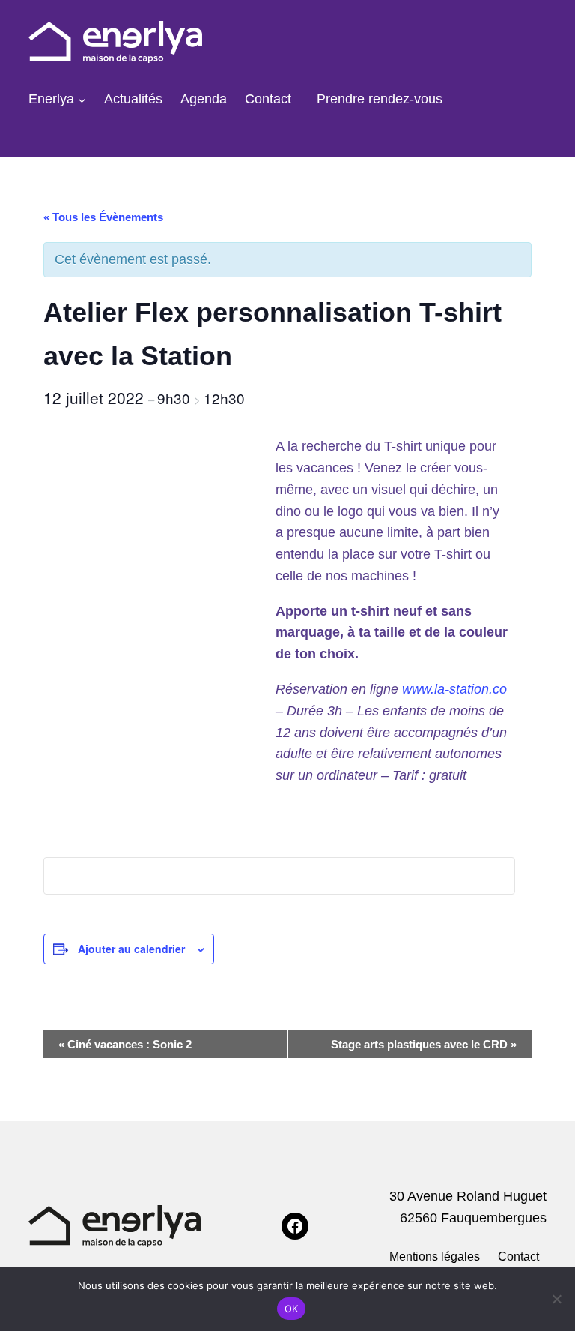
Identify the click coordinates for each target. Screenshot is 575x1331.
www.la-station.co (454, 689)
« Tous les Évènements (103, 217)
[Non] (556, 1298)
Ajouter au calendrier (131, 948)
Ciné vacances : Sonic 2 (125, 1044)
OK (292, 1309)
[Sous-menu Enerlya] (82, 99)
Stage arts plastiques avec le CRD (424, 1044)
